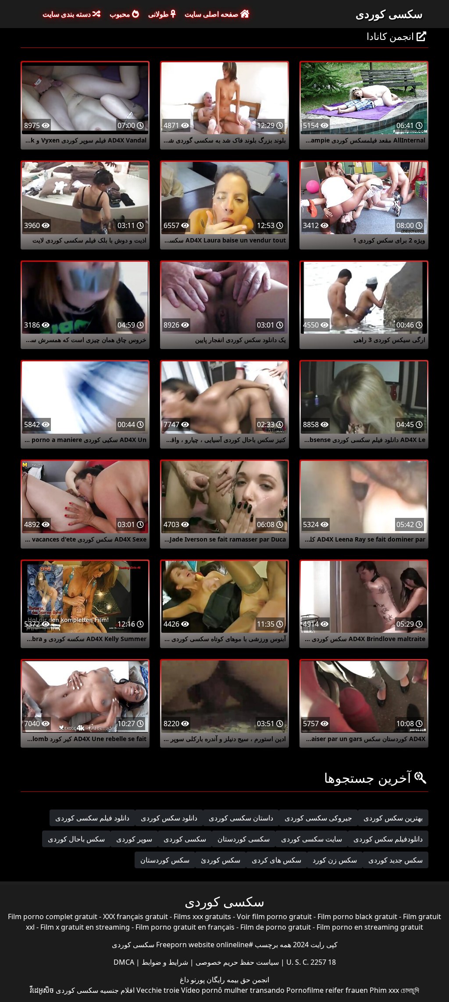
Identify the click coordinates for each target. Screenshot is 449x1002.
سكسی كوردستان (243, 839)
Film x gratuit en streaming (85, 927)
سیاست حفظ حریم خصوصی (236, 962)
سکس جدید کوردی (395, 860)
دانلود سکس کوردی (169, 818)
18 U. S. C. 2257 (310, 962)
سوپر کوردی (134, 839)
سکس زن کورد (335, 860)
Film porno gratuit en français (185, 927)
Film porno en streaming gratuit (370, 927)
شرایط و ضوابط (164, 962)
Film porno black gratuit (357, 916)
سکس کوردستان (164, 860)
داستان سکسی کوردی (241, 818)
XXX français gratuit (135, 916)
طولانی (159, 14)
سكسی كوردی (185, 839)
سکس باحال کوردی (76, 839)
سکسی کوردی (389, 13)
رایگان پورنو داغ (202, 979)
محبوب (121, 14)
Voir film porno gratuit (274, 916)
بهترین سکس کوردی (393, 818)
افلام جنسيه (117, 990)
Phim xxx (384, 990)
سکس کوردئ (220, 860)
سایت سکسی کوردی (311, 839)
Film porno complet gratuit (52, 916)
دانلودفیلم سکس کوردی (388, 839)
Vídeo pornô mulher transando (233, 990)
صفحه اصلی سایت (212, 14)
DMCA (124, 962)
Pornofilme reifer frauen (327, 990)
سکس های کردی (276, 860)
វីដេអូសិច (42, 990)
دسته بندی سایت (68, 14)
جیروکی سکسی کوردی (318, 818)
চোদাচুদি (410, 990)
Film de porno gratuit (275, 927)
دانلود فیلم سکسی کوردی (92, 818)
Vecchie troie (157, 990)
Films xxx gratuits (202, 916)
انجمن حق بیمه (247, 979)
